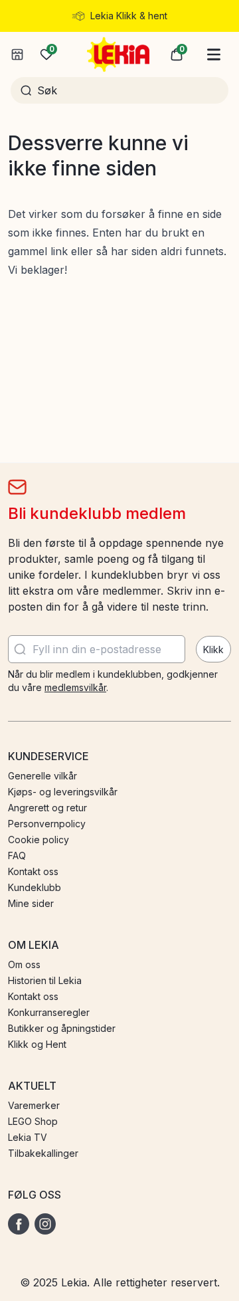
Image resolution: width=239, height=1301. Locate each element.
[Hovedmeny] (213, 54)
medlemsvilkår (75, 687)
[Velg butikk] (17, 54)
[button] (176, 54)
